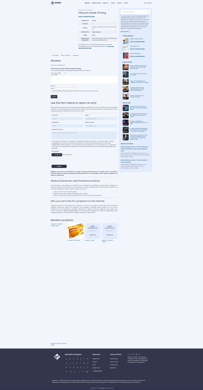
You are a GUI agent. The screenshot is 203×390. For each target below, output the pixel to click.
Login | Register (148, 3)
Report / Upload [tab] (65, 55)
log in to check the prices (86, 16)
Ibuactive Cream (90, 240)
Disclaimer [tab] (76, 55)
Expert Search (98, 371)
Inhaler (94, 20)
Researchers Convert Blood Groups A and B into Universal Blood (138, 108)
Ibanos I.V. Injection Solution (107, 241)
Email (53, 88)
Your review (54, 75)
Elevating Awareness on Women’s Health (137, 96)
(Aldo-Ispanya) (96, 32)
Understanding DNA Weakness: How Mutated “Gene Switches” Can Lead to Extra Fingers (139, 130)
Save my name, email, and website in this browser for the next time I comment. (75, 91)
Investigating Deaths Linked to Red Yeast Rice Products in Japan (138, 115)
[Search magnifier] (148, 12)
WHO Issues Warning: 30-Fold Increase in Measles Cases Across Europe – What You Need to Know (138, 137)
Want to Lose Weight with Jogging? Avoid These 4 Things (139, 81)
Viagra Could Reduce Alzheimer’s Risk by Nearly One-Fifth (139, 123)
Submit (59, 166)
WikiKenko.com (103, 388)
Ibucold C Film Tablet (74, 240)
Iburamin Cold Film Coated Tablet (58, 344)
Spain (93, 35)
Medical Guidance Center (128, 146)
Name (53, 86)
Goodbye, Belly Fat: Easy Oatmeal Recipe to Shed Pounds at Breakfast (137, 89)
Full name (55, 115)
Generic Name (89, 122)
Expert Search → (125, 31)
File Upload (55, 151)
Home (79, 10)
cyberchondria (73, 211)
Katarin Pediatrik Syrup (136, 39)
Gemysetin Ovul (134, 46)
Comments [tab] (55, 55)
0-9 (87, 371)
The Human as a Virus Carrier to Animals (138, 74)
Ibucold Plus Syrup (135, 53)
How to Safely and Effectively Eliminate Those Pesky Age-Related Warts (138, 67)
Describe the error (57, 129)
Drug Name (55, 122)
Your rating (54, 73)
